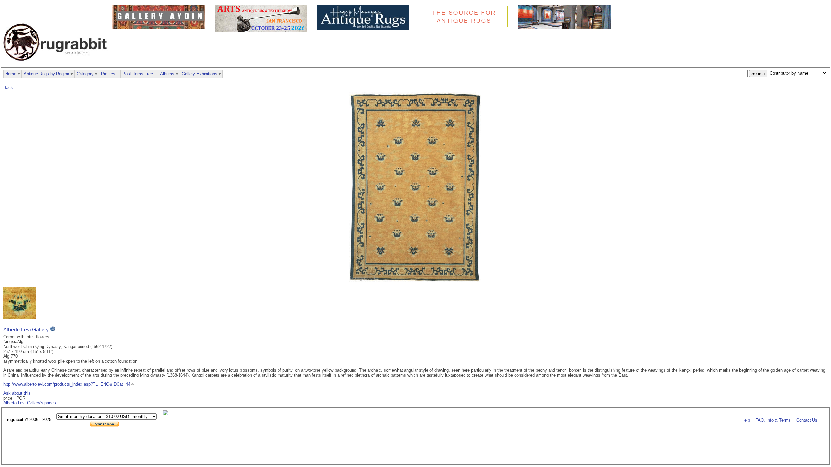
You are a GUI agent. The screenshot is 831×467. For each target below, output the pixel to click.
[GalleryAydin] (160, 27)
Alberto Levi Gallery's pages (29, 403)
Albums (167, 73)
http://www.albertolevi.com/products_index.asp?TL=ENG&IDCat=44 (66, 384)
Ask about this (17, 393)
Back (8, 87)
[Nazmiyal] (465, 26)
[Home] (56, 64)
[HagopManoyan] (365, 28)
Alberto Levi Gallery (26, 329)
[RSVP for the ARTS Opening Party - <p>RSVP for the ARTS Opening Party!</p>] (167, 414)
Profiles (108, 73)
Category (85, 73)
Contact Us (806, 419)
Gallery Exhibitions (199, 73)
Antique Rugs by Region (46, 73)
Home (10, 73)
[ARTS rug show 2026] (262, 31)
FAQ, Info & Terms (773, 419)
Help (745, 419)
